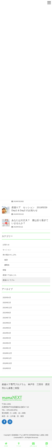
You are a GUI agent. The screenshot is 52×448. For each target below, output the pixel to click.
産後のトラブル (9, 280)
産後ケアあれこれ (9, 275)
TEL (46, 446)
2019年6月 (7, 323)
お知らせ (6, 245)
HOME (6, 446)
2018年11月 (7, 358)
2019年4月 (7, 333)
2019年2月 (7, 343)
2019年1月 (7, 348)
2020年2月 (7, 303)
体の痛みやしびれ (9, 255)
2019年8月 (7, 313)
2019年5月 (7, 328)
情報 (4, 270)
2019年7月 (7, 318)
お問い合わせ (33, 446)
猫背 (6, 260)
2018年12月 (7, 353)
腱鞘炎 (6, 265)
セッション (7, 250)
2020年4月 (7, 297)
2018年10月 (7, 363)
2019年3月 (7, 338)
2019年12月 (7, 308)
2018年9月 (7, 368)
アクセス (18, 446)
